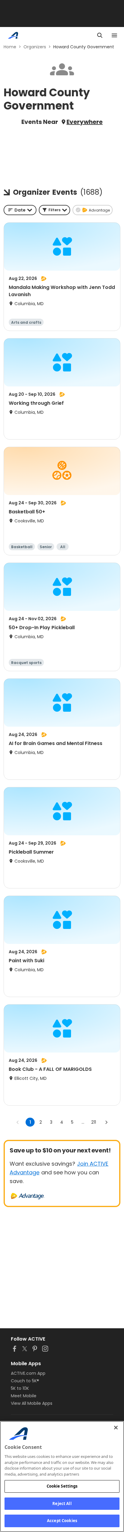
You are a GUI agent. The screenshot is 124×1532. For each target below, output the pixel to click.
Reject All (61, 1503)
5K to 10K (20, 1388)
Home (10, 47)
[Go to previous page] (17, 1122)
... (83, 1122)
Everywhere (85, 122)
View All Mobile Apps (31, 1403)
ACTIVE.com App (28, 1373)
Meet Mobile (23, 1396)
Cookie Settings (62, 1486)
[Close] (115, 1427)
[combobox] (20, 210)
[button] (54, 210)
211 (93, 1122)
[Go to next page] (106, 1122)
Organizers (34, 47)
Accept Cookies (62, 1520)
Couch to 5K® (25, 1381)
